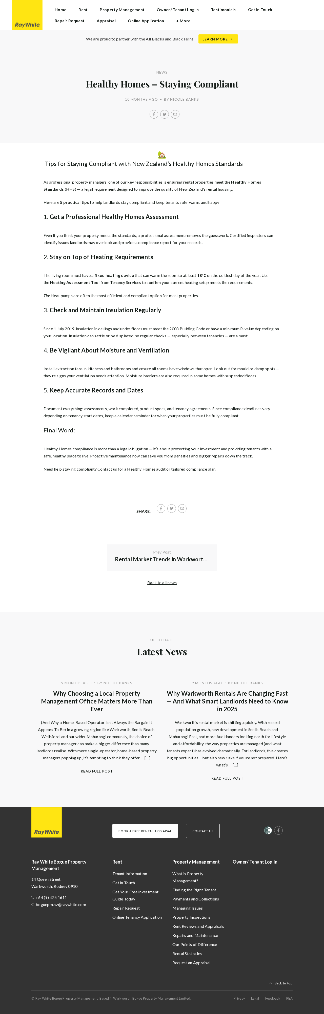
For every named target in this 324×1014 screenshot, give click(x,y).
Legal (255, 998)
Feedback (272, 998)
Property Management (196, 862)
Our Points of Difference (194, 944)
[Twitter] (164, 114)
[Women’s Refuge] (268, 831)
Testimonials (223, 9)
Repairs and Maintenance (195, 935)
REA (289, 998)
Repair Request (70, 20)
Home (60, 9)
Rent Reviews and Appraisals (198, 926)
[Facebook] (154, 114)
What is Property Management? (187, 877)
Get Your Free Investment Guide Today (135, 895)
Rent (117, 862)
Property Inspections (191, 917)
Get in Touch (123, 882)
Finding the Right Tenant (194, 889)
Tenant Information (129, 873)
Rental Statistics (187, 953)
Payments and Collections (195, 898)
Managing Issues (187, 908)
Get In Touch (260, 9)
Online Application (146, 20)
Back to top (284, 983)
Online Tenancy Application (137, 917)
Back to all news (162, 582)
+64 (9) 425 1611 (51, 897)
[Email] (175, 114)
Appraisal (106, 20)
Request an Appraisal (191, 962)
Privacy (239, 998)
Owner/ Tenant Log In (178, 9)
